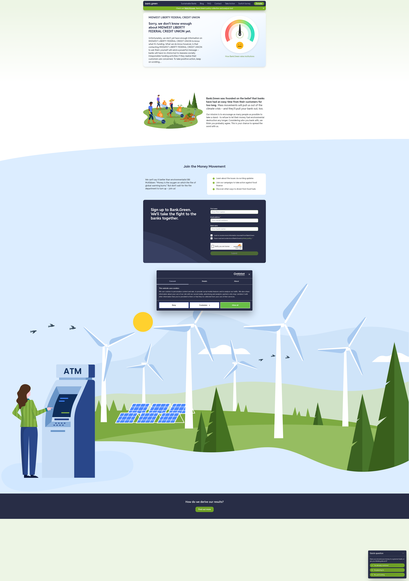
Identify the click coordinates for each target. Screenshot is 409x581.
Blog (202, 3)
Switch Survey (244, 3)
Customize (203, 305)
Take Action (230, 3)
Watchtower (189, 8)
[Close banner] (249, 274)
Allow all (235, 305)
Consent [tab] (172, 281)
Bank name (214, 226)
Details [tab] (204, 281)
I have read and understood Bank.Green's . (233, 238)
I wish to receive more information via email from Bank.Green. (234, 235)
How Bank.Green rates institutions (239, 56)
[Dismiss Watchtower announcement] (263, 8)
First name (213, 209)
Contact (218, 3)
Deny (174, 305)
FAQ (209, 3)
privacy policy (247, 238)
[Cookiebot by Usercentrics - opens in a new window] (235, 274)
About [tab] (236, 281)
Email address (215, 217)
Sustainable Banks (188, 3)
